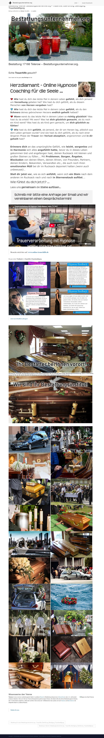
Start (75, 3)
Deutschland (62, 697)
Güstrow (63, 700)
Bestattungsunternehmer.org (22, 3)
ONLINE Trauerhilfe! (87, 3)
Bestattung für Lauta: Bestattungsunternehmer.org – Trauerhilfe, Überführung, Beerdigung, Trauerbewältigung (37, 722)
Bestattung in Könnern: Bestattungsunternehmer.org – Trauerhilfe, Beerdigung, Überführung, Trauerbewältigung (66, 726)
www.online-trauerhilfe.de (38, 252)
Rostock (42, 697)
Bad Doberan (71, 700)
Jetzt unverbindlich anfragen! (19, 319)
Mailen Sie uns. (15, 710)
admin (34, 11)
